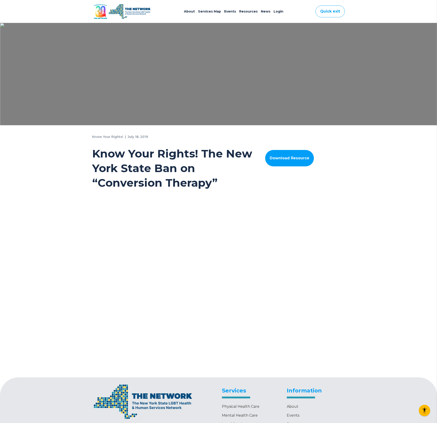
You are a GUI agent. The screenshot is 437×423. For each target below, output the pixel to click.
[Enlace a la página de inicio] (142, 419)
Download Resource (289, 158)
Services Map (209, 11)
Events (230, 11)
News (265, 11)
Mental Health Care (240, 415)
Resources (248, 11)
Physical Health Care (240, 406)
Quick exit (330, 11)
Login (278, 11)
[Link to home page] (129, 11)
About (189, 11)
